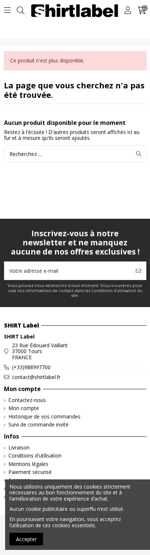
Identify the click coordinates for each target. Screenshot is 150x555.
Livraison (18, 448)
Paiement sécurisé (30, 472)
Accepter (26, 539)
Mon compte (23, 408)
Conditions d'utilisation (35, 456)
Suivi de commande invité (38, 425)
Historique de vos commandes (44, 417)
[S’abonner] (138, 271)
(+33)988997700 (31, 367)
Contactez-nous (27, 400)
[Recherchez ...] (138, 153)
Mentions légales (28, 464)
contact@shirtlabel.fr (36, 377)
